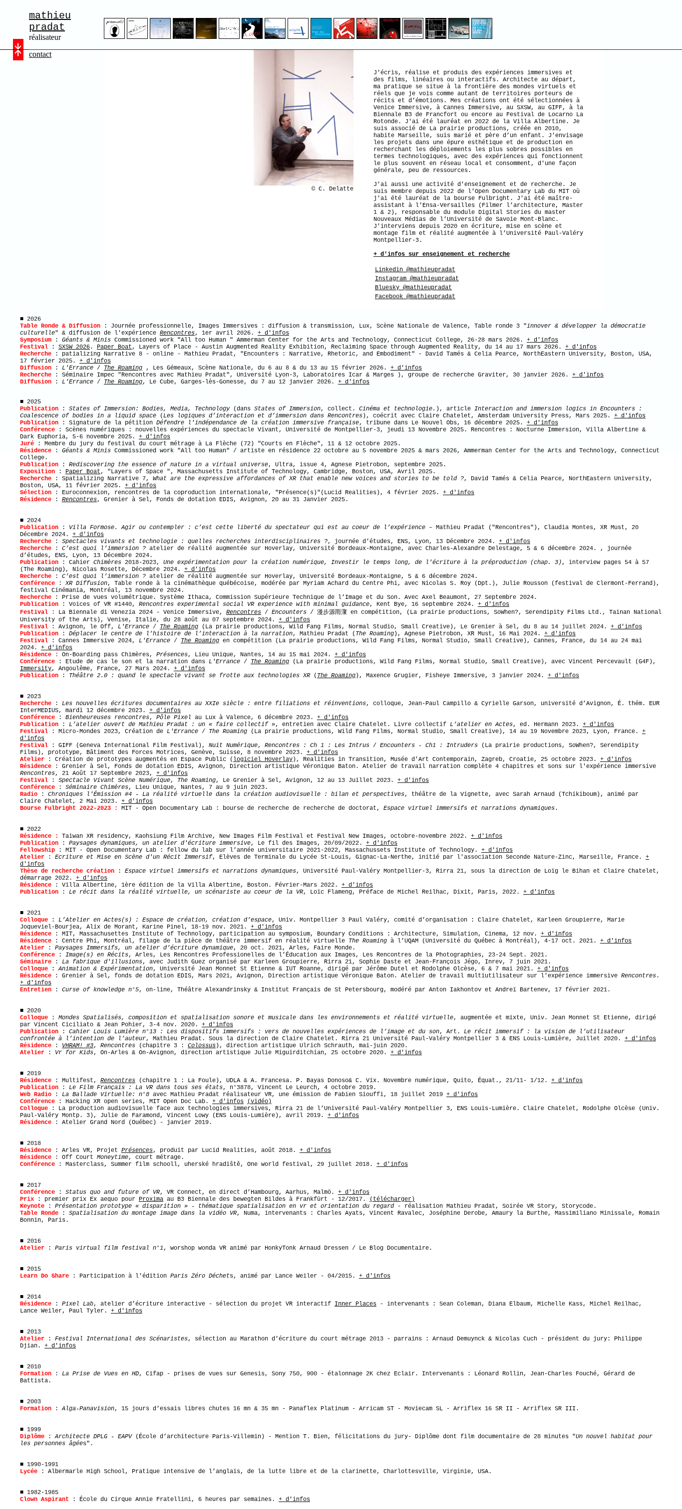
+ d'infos (273, 333)
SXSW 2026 (74, 347)
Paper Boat (114, 347)
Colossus (202, 1045)
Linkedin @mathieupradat (415, 269)
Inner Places (355, 1304)
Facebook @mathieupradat (415, 296)
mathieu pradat (50, 21)
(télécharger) (392, 1199)
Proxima (151, 1199)
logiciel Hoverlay (263, 759)
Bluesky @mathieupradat (413, 287)
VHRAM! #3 (77, 1045)
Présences (137, 1150)
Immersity (35, 668)
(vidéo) (259, 1101)
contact (40, 54)
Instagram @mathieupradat (417, 278)
